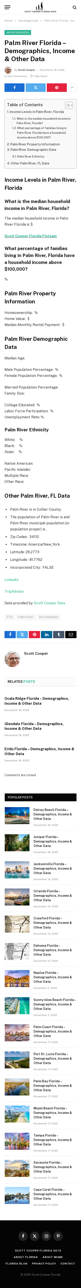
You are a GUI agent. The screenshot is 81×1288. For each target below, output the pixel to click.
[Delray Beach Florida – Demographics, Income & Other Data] (17, 815)
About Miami (53, 1257)
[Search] (74, 7)
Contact (68, 1263)
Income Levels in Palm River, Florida (37, 112)
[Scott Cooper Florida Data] (40, 7)
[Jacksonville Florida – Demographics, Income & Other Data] (17, 869)
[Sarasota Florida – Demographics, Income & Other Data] (17, 1168)
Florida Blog (16, 1263)
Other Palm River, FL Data (30, 163)
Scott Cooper (26, 69)
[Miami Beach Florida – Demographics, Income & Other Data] (17, 1114)
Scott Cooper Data (49, 603)
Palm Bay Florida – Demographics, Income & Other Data (53, 1085)
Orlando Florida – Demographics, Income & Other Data (53, 895)
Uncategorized (17, 32)
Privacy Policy (44, 1263)
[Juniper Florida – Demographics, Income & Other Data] (17, 842)
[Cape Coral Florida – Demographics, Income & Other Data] (17, 1195)
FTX (10, 617)
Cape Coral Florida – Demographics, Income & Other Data (53, 1194)
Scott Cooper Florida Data (38, 1250)
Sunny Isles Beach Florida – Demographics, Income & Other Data (55, 1004)
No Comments (17, 76)
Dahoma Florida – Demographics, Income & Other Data (53, 950)
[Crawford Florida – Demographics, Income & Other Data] (17, 924)
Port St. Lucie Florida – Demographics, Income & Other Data (53, 1058)
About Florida (26, 1257)
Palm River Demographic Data (33, 149)
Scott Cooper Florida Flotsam (30, 236)
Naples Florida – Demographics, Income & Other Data (53, 977)
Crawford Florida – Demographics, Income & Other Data (53, 922)
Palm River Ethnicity (30, 156)
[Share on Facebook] (14, 87)
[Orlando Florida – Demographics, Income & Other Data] (17, 896)
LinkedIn (11, 580)
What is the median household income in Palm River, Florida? (43, 121)
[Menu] (7, 7)
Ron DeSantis (48, 617)
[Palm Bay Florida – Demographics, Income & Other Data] (17, 1087)
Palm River (26, 617)
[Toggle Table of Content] (67, 105)
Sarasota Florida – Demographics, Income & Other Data (53, 1167)
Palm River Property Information (35, 144)
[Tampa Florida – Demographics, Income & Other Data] (17, 1141)
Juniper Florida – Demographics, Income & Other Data (53, 841)
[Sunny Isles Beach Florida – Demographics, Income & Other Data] (17, 1005)
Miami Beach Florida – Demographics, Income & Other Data (53, 1112)
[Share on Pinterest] (57, 87)
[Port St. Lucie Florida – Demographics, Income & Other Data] (17, 1059)
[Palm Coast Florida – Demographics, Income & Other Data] (17, 1032)
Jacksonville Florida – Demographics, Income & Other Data (53, 868)
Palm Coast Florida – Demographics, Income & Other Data (53, 1031)
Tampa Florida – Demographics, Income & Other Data (53, 1140)
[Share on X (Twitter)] (36, 87)
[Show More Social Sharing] (72, 87)
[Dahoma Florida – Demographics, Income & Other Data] (17, 951)
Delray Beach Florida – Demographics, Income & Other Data (53, 814)
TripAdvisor (14, 591)
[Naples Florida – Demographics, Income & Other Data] (17, 978)
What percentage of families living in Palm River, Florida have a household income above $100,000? (42, 132)
